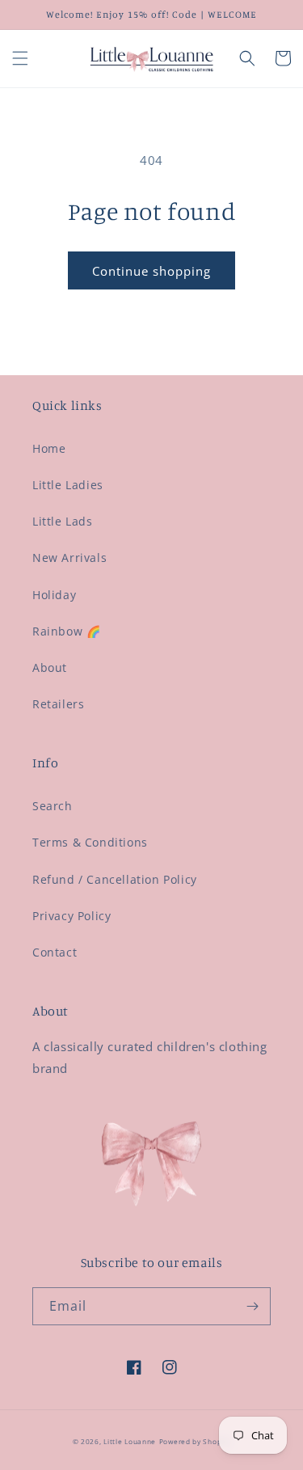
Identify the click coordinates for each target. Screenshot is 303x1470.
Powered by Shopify (195, 1441)
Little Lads (62, 521)
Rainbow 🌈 (66, 631)
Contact (54, 952)
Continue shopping (151, 271)
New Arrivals (69, 557)
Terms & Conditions (90, 842)
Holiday (54, 594)
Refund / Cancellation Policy (114, 879)
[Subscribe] (252, 1306)
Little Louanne (129, 1441)
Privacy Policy (71, 915)
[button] (20, 58)
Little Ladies (67, 484)
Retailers (58, 704)
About (49, 667)
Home (48, 448)
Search (52, 805)
